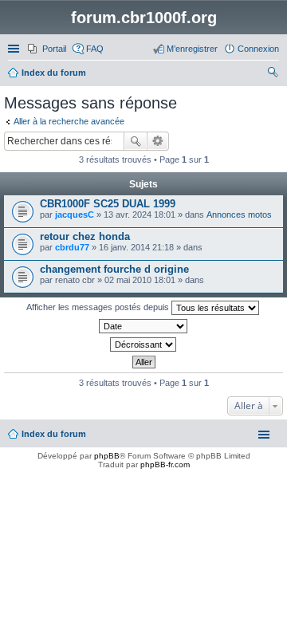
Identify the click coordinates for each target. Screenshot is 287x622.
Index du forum (54, 434)
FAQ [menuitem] (95, 48)
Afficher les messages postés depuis (98, 307)
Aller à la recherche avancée (69, 121)
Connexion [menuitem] (258, 48)
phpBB (107, 455)
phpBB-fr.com (165, 464)
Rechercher (135, 141)
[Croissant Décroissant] (143, 344)
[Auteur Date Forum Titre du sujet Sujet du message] (143, 326)
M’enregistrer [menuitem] (192, 48)
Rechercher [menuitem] (272, 74)
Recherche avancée (158, 141)
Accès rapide (15, 48)
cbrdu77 (72, 247)
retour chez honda (85, 236)
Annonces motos (239, 214)
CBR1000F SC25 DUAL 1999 (107, 204)
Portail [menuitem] (54, 48)
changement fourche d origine (114, 269)
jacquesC (74, 214)
